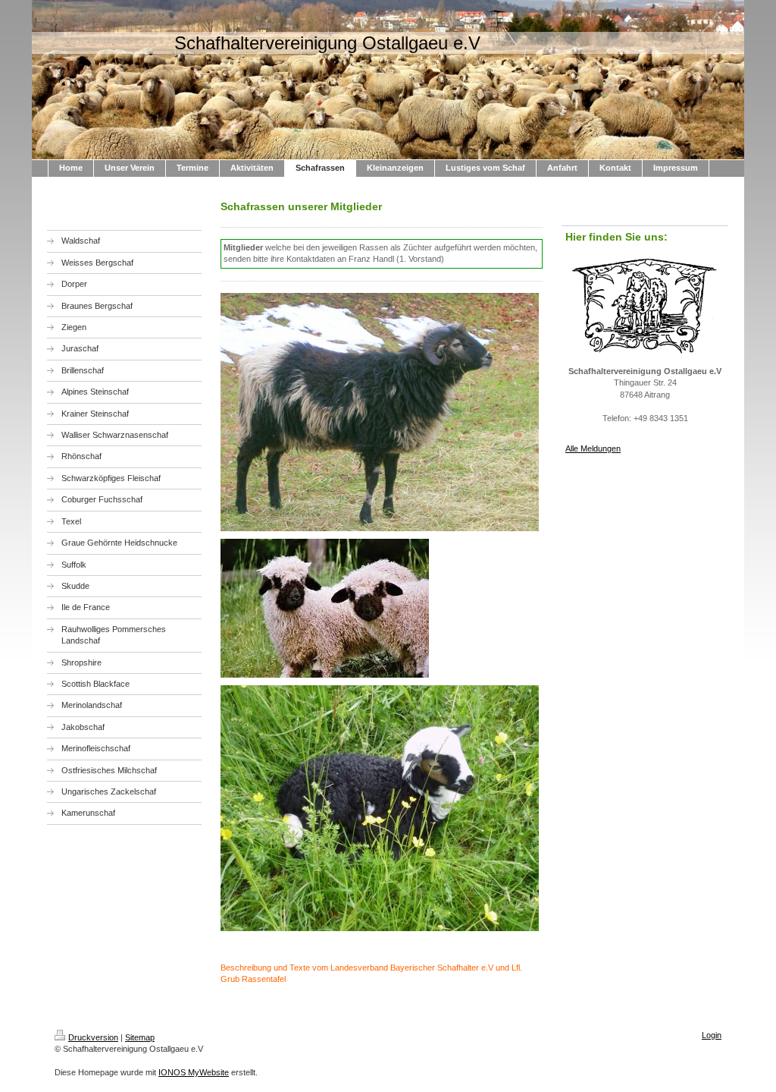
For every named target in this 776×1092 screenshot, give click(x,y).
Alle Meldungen (593, 448)
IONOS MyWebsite (193, 1072)
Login (711, 1035)
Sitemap (140, 1037)
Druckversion (93, 1037)
